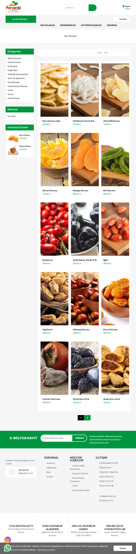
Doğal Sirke (12, 70)
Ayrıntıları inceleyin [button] (46, 550)
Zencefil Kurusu (111, 121)
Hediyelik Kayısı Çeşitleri (18, 74)
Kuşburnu (47, 260)
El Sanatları (12, 66)
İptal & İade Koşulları (81, 490)
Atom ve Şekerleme (16, 78)
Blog (48, 472)
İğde (105, 260)
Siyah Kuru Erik (81, 399)
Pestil (10, 90)
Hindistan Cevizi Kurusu (85, 121)
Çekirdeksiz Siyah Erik (85, 260)
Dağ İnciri (47, 329)
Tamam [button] (123, 548)
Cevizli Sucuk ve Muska (17, 86)
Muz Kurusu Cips (51, 121)
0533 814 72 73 (25, 473)
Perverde (12, 116)
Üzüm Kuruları (14, 98)
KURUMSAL (112, 25)
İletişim (50, 477)
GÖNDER (79, 438)
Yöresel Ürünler (14, 62)
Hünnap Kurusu (81, 329)
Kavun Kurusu (49, 190)
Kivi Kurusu (109, 190)
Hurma (10, 94)
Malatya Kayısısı (14, 58)
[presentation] (28, 127)
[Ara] (93, 7)
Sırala (99, 53)
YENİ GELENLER (47, 25)
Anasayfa (51, 463)
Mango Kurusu (80, 190)
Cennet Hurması (51, 399)
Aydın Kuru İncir (111, 399)
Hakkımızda (51, 468)
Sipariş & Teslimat (80, 473)
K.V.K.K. (75, 486)
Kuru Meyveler (70, 36)
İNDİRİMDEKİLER (68, 25)
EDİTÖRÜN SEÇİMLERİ (91, 25)
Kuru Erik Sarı (110, 329)
